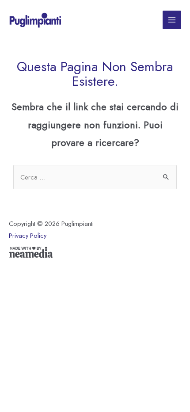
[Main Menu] (172, 20)
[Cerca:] (95, 177)
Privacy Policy (27, 235)
